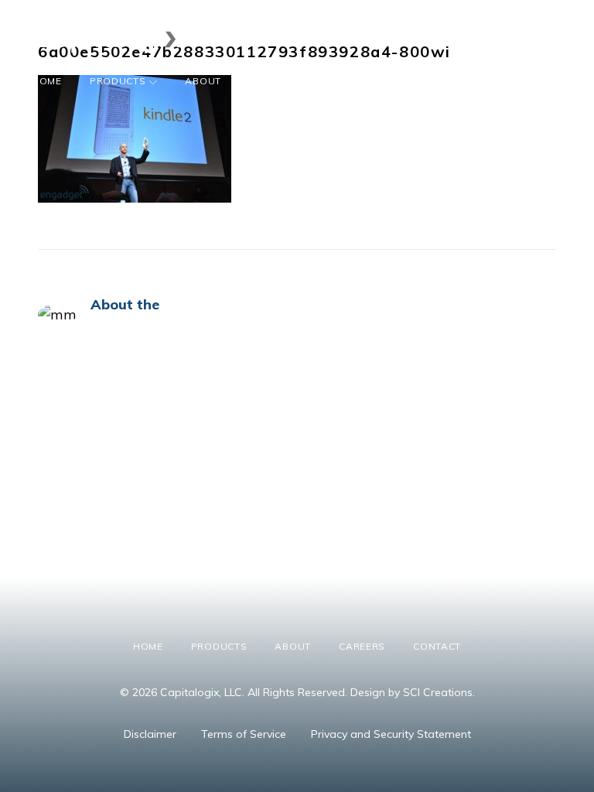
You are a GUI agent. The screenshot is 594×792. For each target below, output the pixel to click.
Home (47, 81)
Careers (272, 81)
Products (118, 81)
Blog (413, 81)
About (203, 81)
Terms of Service (243, 734)
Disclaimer (150, 734)
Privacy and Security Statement (391, 734)
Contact (347, 81)
